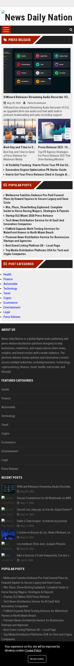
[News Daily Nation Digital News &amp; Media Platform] (37, 16)
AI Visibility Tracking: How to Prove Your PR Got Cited (38, 165)
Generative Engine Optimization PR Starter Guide (36, 169)
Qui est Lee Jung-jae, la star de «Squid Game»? (44, 509)
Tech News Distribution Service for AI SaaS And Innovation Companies (33, 222)
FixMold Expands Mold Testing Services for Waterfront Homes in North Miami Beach (31, 230)
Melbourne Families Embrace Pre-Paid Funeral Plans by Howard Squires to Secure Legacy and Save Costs (35, 199)
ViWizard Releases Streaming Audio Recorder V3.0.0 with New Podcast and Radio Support (37, 97)
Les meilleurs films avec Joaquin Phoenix (41, 544)
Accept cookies (37, 659)
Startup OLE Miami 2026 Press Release (29, 215)
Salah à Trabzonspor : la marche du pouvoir (42, 521)
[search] (71, 30)
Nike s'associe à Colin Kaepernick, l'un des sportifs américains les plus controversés (45, 555)
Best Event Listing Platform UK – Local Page (33, 245)
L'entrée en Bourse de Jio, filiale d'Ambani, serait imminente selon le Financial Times (45, 532)
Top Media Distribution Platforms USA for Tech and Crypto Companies (36, 252)
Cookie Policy (33, 650)
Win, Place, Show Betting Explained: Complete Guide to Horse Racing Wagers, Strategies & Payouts (36, 209)
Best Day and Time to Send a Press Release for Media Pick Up (19, 147)
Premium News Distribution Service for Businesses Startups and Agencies (36, 239)
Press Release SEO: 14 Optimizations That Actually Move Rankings (54, 147)
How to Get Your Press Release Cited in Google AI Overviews (38, 174)
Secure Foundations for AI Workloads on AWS (44, 498)
